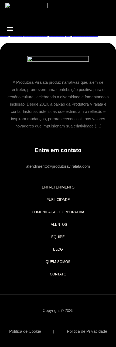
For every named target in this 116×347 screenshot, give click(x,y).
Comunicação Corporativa (58, 212)
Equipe (58, 237)
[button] (9, 28)
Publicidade (58, 200)
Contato (58, 274)
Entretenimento (58, 187)
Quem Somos (58, 262)
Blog (58, 249)
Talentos (58, 225)
